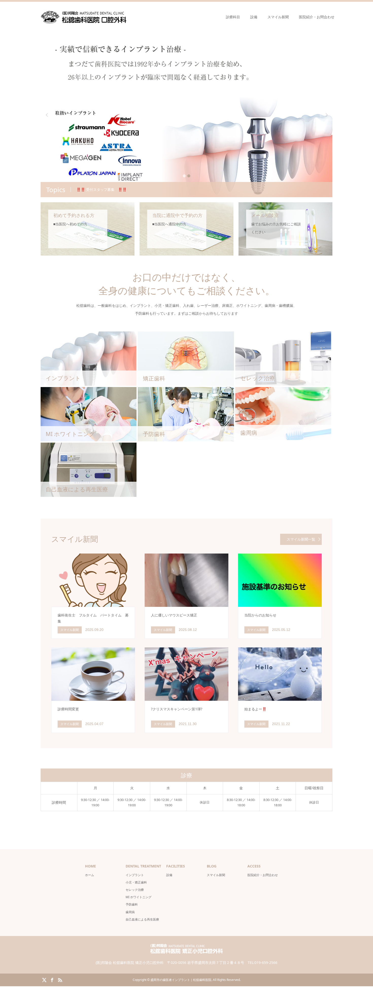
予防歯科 (132, 904)
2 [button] (188, 175)
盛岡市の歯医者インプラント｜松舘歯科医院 (180, 980)
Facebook (52, 980)
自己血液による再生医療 (142, 919)
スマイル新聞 (278, 16)
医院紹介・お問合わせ (316, 16)
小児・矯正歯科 (136, 882)
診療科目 (233, 16)
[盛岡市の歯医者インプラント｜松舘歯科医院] (84, 16)
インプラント (135, 875)
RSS (60, 980)
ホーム (89, 875)
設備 (253, 16)
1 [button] (184, 175)
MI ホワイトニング (138, 897)
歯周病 (130, 912)
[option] (186, 114)
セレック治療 (135, 890)
